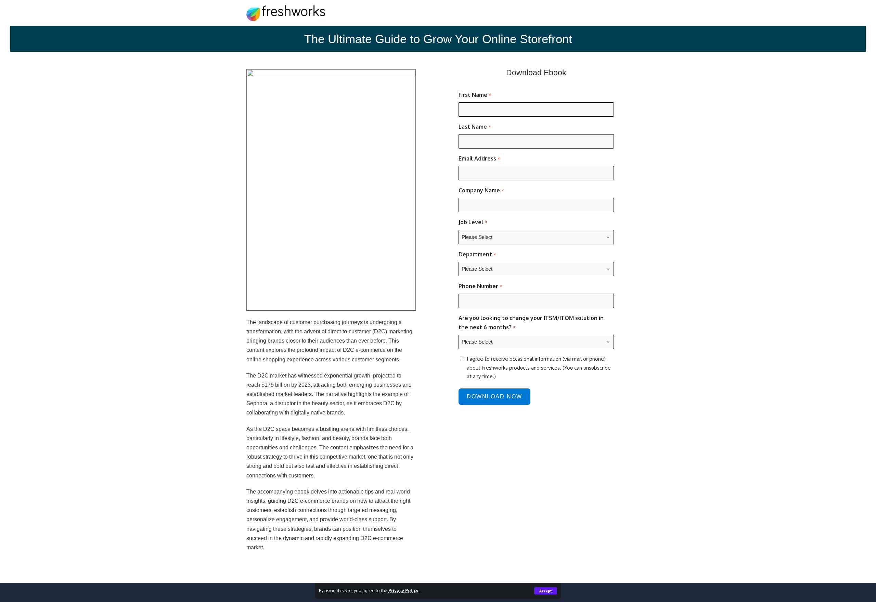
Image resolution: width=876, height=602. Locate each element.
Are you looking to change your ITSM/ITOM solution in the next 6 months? (531, 323)
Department (477, 254)
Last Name (474, 126)
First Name (475, 94)
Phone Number (480, 286)
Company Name (481, 190)
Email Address (479, 158)
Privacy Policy (403, 590)
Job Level (473, 222)
